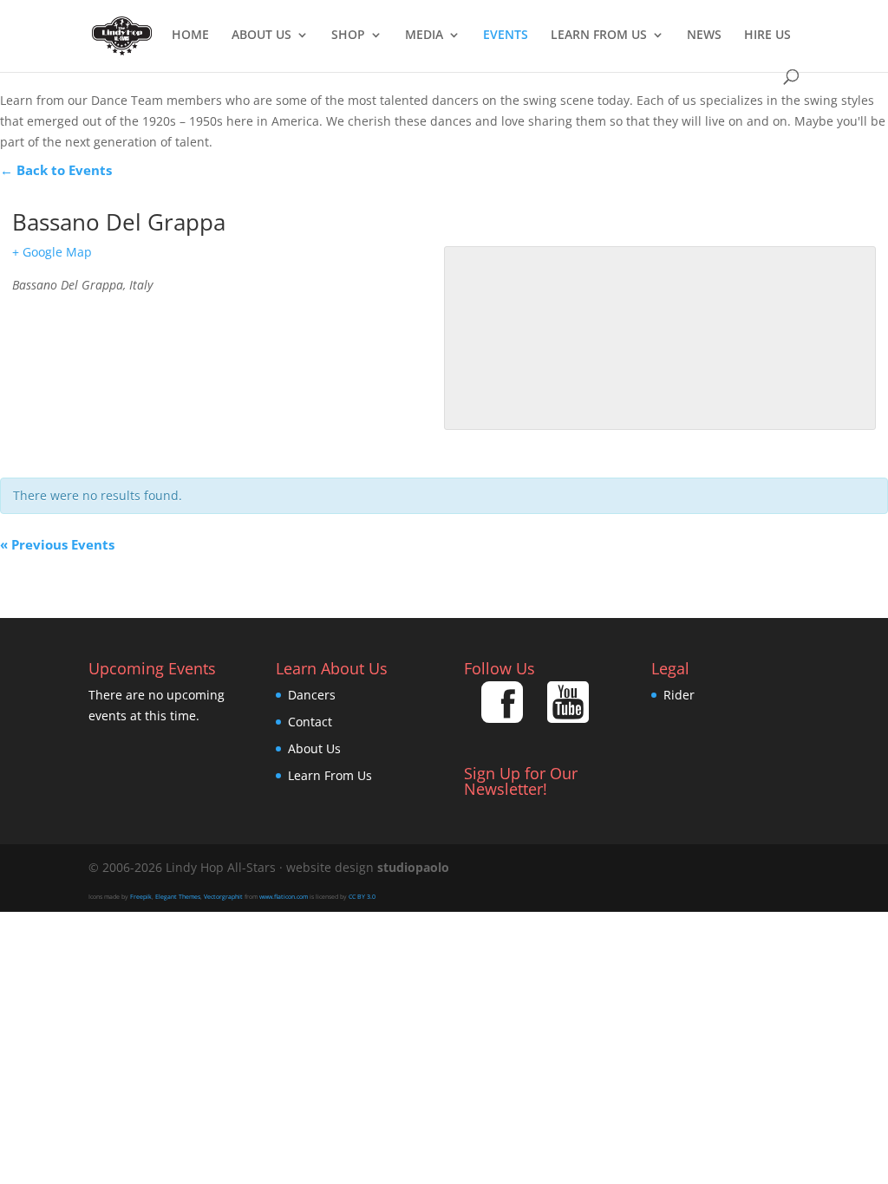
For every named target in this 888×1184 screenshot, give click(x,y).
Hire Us (767, 35)
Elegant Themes (177, 897)
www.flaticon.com (283, 897)
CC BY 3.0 (362, 897)
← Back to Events (56, 170)
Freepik (141, 897)
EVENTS (505, 35)
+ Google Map (52, 252)
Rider (679, 694)
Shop (348, 35)
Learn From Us (599, 35)
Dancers (312, 694)
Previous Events (57, 544)
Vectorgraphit (223, 897)
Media (424, 35)
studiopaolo (413, 867)
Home (190, 35)
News (704, 35)
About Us (261, 35)
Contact (310, 721)
